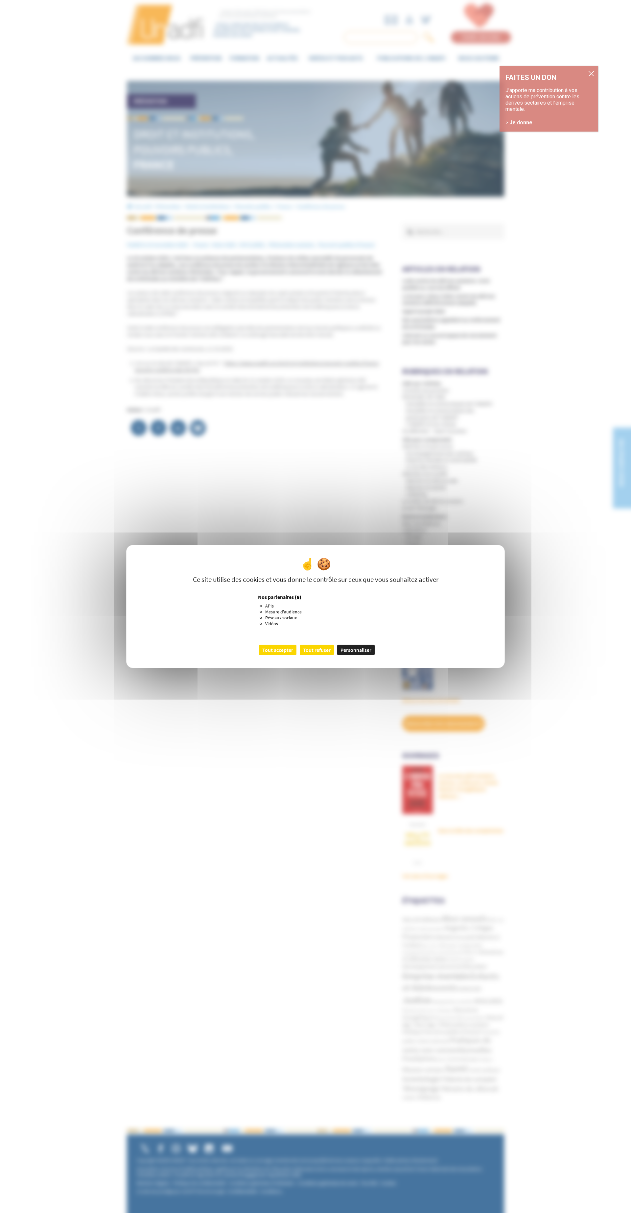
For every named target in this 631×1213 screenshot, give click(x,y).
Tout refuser (317, 650)
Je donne (520, 123)
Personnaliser (355, 650)
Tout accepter (277, 650)
